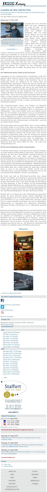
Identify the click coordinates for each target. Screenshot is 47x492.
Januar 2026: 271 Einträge (11, 347)
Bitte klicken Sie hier (7, 324)
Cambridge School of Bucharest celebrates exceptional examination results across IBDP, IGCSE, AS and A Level (22, 445)
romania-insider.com (8, 457)
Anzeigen (35, 474)
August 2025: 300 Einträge (11, 359)
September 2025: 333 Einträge (12, 357)
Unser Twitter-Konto (7, 310)
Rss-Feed (12, 481)
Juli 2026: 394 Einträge (10, 334)
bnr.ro (16, 427)
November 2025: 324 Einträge (12, 353)
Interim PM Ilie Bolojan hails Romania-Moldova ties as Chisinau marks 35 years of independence (23, 453)
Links (35, 477)
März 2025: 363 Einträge (10, 370)
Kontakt (12, 484)
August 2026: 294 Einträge (11, 332)
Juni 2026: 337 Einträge (10, 336)
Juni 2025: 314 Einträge (10, 363)
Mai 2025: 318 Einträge (10, 366)
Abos (12, 474)
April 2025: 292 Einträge (10, 368)
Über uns (12, 471)
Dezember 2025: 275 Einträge (12, 351)
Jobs (12, 477)
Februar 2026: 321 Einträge (11, 345)
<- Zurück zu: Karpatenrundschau (11, 293)
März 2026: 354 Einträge (10, 342)
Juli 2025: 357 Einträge (10, 361)
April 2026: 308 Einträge (10, 340)
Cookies (35, 484)
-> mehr (4, 377)
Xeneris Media (8, 466)
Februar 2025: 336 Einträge (11, 372)
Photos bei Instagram (7, 316)
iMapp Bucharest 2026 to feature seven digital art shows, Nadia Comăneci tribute (20, 438)
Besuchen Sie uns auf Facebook (10, 305)
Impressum (35, 481)
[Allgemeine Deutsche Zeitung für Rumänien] (16, 4)
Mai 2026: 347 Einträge (10, 338)
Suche (35, 471)
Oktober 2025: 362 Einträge (11, 355)
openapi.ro (11, 427)
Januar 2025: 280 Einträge (11, 374)
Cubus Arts (7, 464)
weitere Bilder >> (12, 49)
